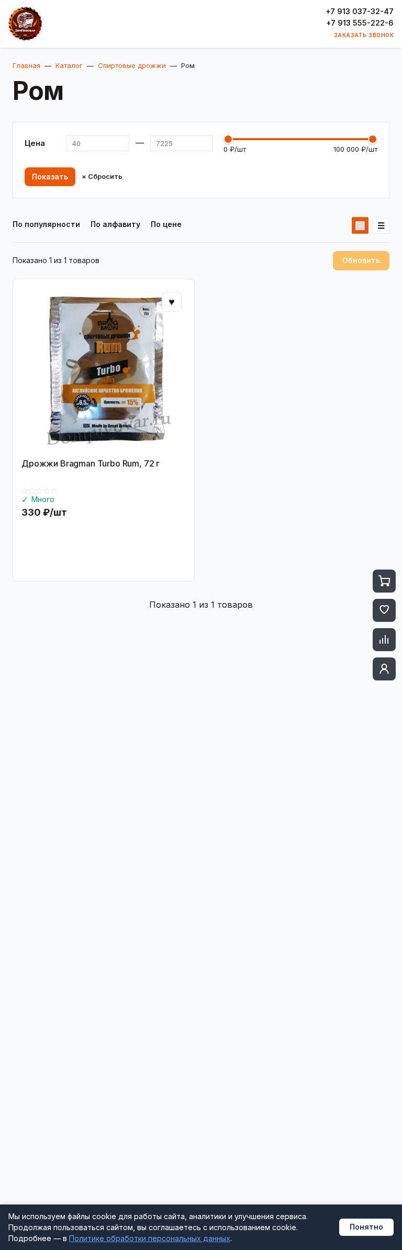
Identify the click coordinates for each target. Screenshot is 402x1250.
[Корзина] (384, 581)
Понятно (366, 1226)
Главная (26, 65)
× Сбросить (102, 176)
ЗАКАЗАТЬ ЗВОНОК (364, 35)
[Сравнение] (384, 639)
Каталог (69, 65)
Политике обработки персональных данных (149, 1238)
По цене (166, 224)
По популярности (46, 224)
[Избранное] (384, 610)
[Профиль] (384, 668)
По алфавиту (115, 224)
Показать (50, 176)
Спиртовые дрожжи (132, 65)
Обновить (361, 260)
